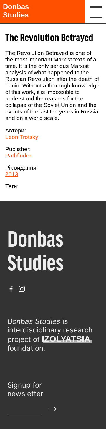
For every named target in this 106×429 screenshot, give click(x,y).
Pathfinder (18, 155)
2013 (11, 174)
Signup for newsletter (25, 389)
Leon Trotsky (21, 137)
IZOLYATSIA (66, 339)
